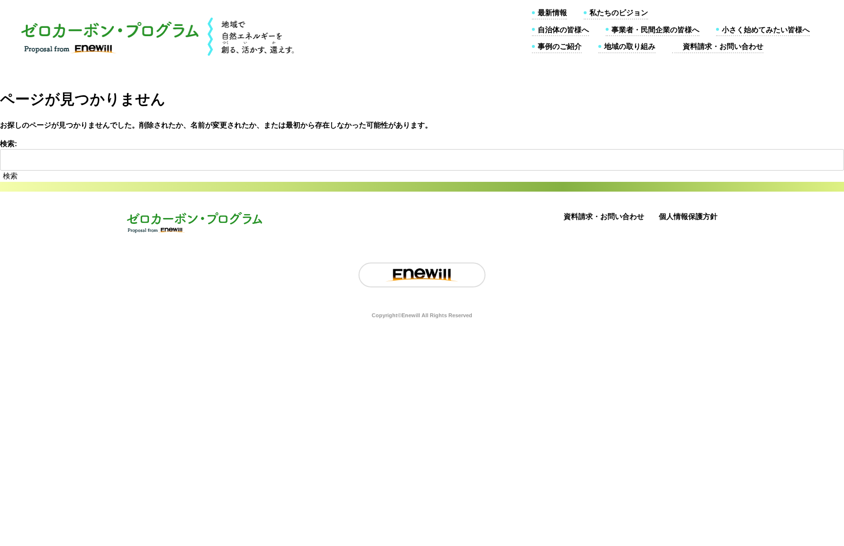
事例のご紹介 (560, 46)
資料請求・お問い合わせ (723, 46)
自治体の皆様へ (563, 29)
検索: (8, 143)
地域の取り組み (629, 46)
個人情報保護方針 (688, 216)
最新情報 (552, 12)
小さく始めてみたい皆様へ (766, 29)
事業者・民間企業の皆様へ (655, 29)
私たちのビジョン (619, 12)
